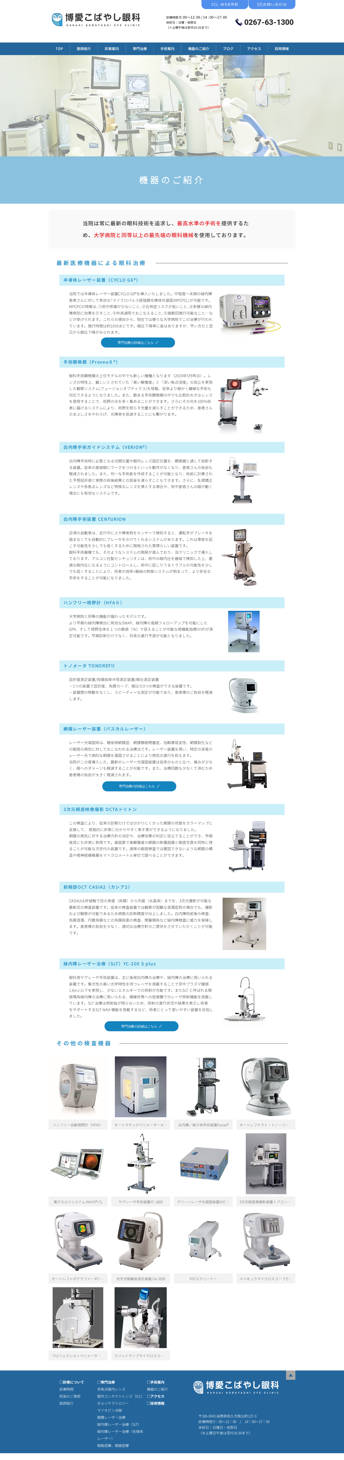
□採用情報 (155, 1403)
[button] (139, 49)
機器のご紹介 (157, 1389)
